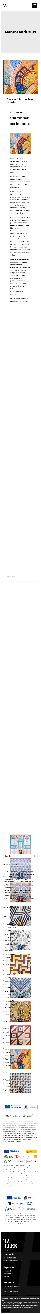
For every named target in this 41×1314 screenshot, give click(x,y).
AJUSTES (18, 1304)
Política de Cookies (27, 1307)
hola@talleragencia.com (12, 1261)
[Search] (20, 856)
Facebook (7, 1271)
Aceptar (6, 1311)
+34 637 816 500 (9, 1258)
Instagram (7, 1274)
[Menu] (34, 5)
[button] (20, 77)
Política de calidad (10, 1291)
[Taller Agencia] (5, 5)
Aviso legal (7, 1289)
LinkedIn (6, 1276)
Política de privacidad (11, 1286)
